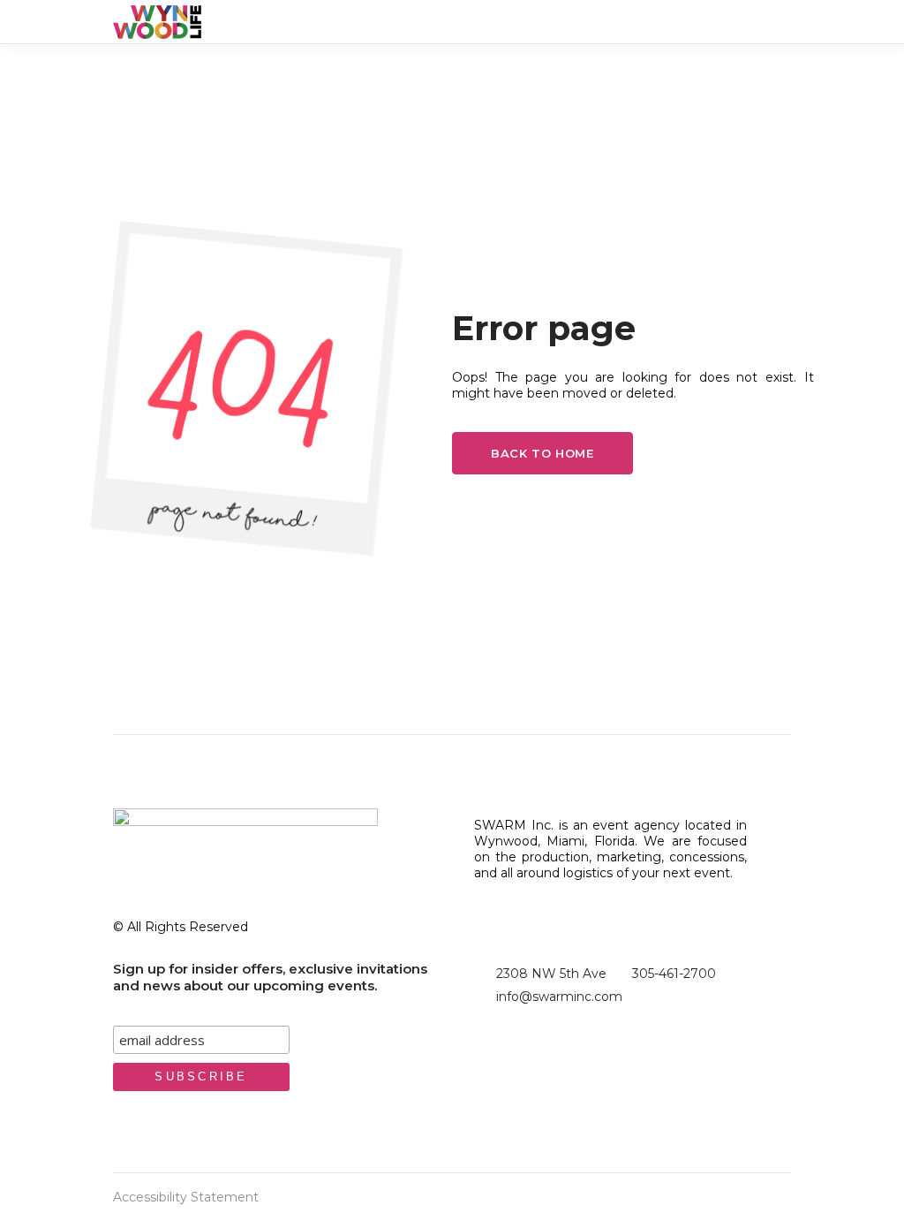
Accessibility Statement (186, 1197)
